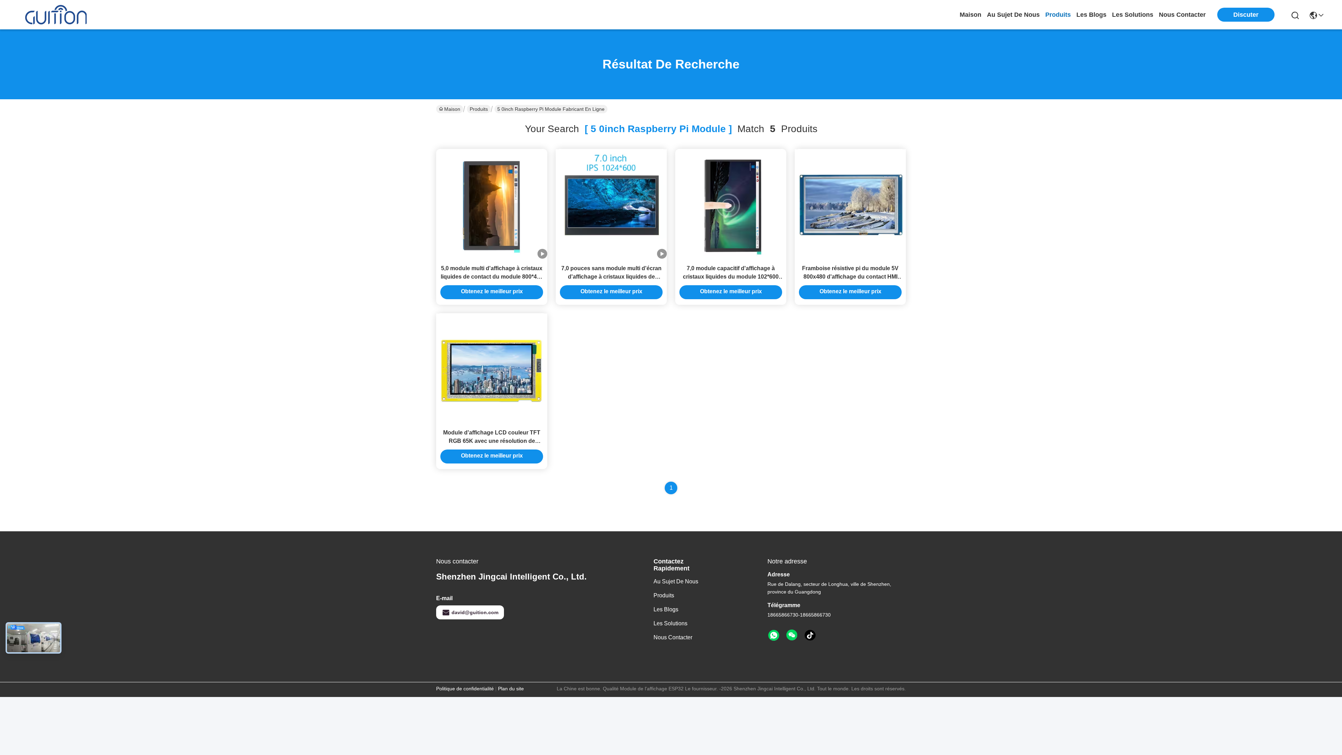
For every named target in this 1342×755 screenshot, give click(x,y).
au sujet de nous (1013, 14)
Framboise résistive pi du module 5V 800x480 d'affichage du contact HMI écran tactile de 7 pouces (850, 276)
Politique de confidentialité (465, 688)
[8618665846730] (773, 635)
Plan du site (511, 688)
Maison (970, 14)
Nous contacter (673, 637)
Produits (479, 109)
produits (1058, 14)
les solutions (1132, 14)
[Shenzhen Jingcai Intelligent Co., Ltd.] (55, 14)
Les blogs (666, 609)
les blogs (1091, 14)
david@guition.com (475, 612)
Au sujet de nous (676, 581)
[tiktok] (810, 635)
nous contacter (1182, 14)
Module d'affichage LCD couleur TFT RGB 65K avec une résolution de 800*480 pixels (491, 441)
